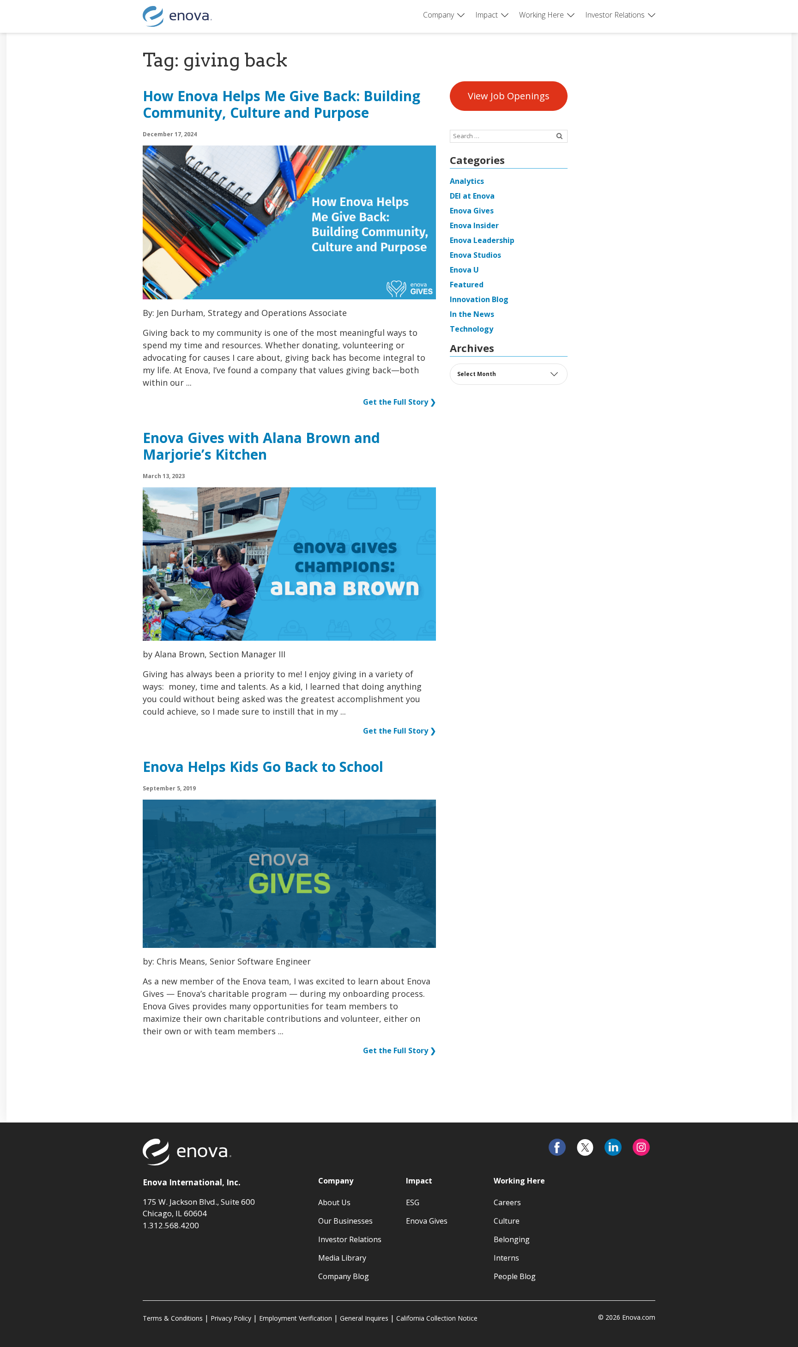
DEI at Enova (472, 196)
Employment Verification (295, 1318)
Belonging (512, 1239)
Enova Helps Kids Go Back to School (263, 767)
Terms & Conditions (173, 1318)
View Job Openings (509, 96)
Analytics (467, 181)
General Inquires (364, 1318)
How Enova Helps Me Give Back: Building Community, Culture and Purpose (281, 105)
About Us (334, 1202)
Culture (507, 1221)
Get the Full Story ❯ (399, 402)
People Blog (515, 1276)
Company (438, 15)
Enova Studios (475, 255)
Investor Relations (615, 15)
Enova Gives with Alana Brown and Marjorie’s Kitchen (261, 447)
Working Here (541, 15)
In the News (472, 314)
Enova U (464, 270)
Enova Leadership (482, 240)
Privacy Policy (231, 1318)
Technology (471, 329)
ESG (412, 1202)
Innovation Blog (479, 299)
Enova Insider (474, 225)
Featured (467, 284)
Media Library (342, 1258)
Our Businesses (345, 1221)
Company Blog (343, 1276)
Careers (507, 1202)
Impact (486, 15)
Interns (506, 1258)
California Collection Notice (437, 1318)
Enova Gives (472, 211)
